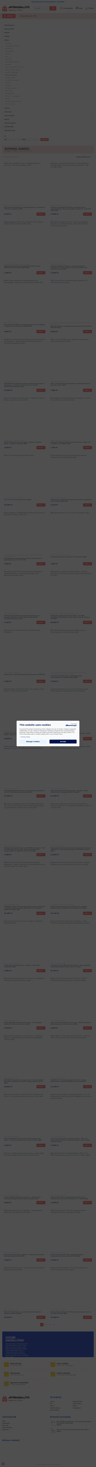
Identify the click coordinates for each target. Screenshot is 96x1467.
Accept (63, 741)
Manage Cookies (33, 741)
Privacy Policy (25, 737)
